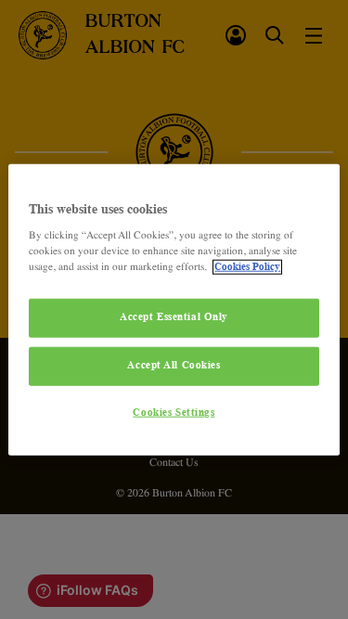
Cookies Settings (173, 413)
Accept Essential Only (174, 317)
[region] (173, 309)
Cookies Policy (247, 267)
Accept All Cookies (173, 365)
